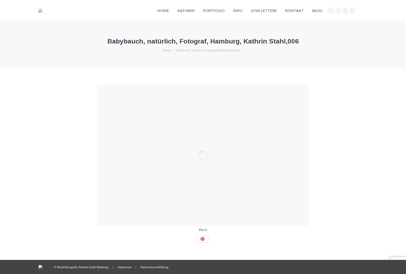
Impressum (125, 267)
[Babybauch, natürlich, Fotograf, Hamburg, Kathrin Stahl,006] (203, 155)
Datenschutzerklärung (154, 267)
